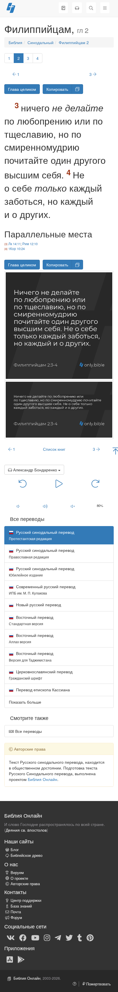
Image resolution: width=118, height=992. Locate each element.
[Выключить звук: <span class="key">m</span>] (72, 506)
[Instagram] (47, 937)
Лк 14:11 (14, 243)
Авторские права (25, 883)
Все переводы (28, 731)
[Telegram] (58, 937)
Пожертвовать (98, 984)
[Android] (21, 959)
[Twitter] (69, 937)
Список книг (54, 449)
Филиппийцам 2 (74, 42)
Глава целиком (22, 89)
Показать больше (25, 702)
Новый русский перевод (38, 604)
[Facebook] (22, 937)
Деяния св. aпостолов (26, 830)
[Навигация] (104, 7)
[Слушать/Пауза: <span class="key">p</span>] (59, 483)
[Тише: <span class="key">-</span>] (18, 506)
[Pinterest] (90, 937)
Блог (15, 849)
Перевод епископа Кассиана (42, 689)
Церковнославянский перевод (40, 674)
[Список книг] (63, 7)
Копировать (57, 89)
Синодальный (40, 42)
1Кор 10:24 (16, 248)
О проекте (19, 878)
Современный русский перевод (42, 589)
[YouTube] (35, 937)
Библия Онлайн (42, 779)
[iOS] (10, 959)
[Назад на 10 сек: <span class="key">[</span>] (22, 483)
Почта (16, 911)
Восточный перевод (31, 620)
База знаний (21, 906)
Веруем (17, 872)
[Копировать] (77, 89)
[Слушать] (77, 7)
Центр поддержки (26, 900)
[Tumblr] (79, 937)
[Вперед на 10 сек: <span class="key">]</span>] (95, 483)
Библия (15, 42)
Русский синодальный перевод (41, 553)
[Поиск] (91, 7)
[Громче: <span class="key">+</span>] (45, 506)
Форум (16, 917)
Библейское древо (26, 855)
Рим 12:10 (30, 243)
